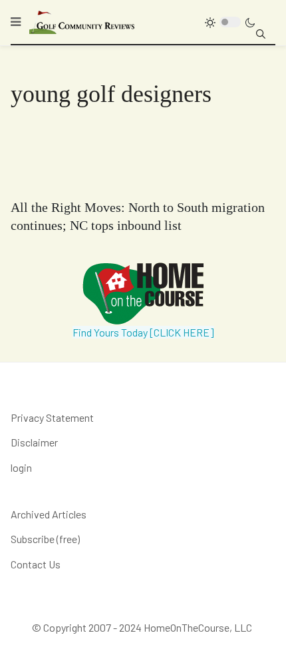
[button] (16, 22)
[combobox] (260, 34)
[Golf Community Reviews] (82, 21)
